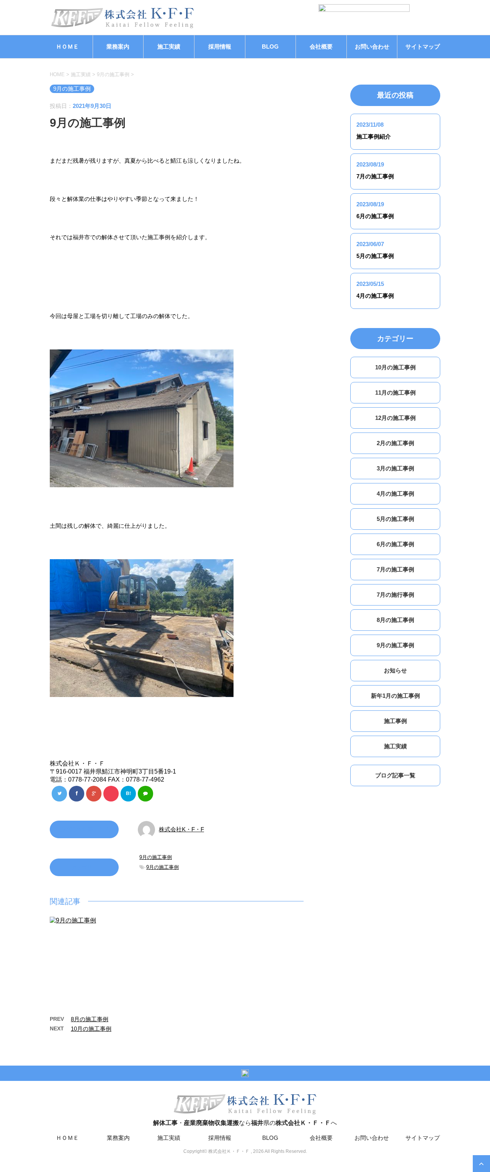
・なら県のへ (245, 1123)
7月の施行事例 (395, 594)
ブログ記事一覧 (395, 775)
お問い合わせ (372, 46)
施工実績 (168, 46)
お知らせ (395, 670)
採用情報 (219, 46)
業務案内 (117, 46)
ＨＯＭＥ (67, 46)
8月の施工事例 (89, 1019)
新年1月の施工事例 (395, 695)
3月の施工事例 (395, 468)
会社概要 (321, 46)
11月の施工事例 (395, 392)
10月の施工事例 (91, 1028)
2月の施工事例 (395, 443)
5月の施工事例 (375, 256)
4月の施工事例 (375, 295)
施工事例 (395, 721)
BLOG (270, 46)
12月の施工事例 (395, 418)
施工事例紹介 (373, 136)
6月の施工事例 (375, 216)
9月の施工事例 (155, 857)
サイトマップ (422, 46)
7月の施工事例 (375, 176)
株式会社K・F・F (181, 829)
